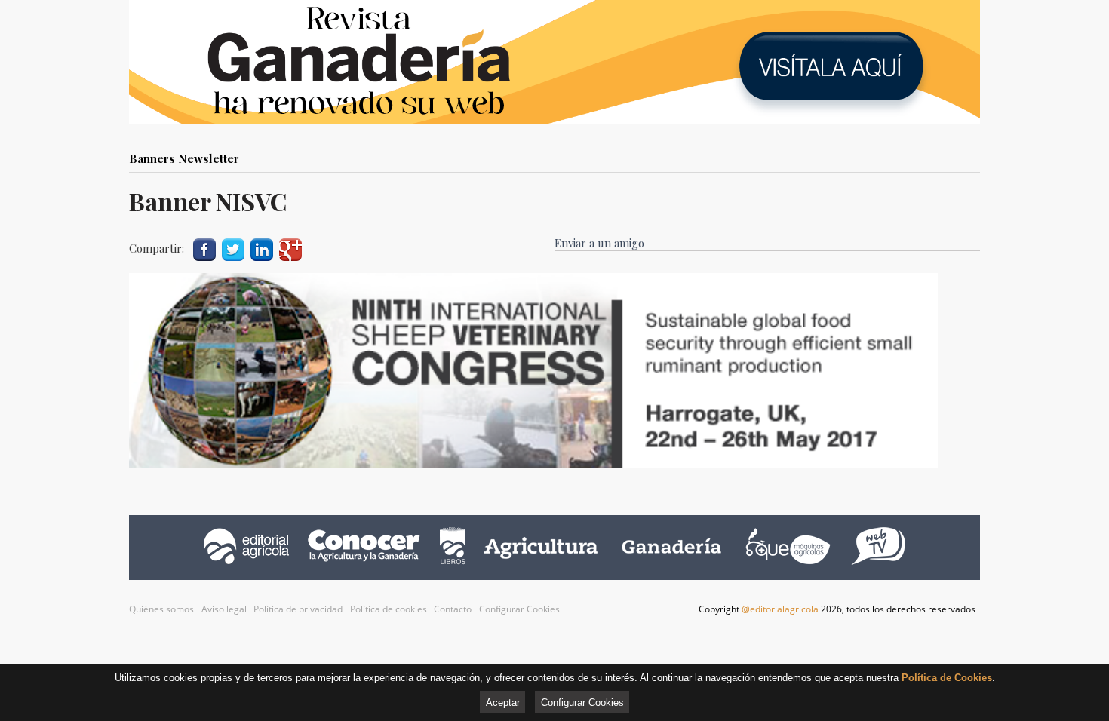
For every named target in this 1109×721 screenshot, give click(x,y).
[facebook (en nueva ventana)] (204, 248)
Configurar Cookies (519, 609)
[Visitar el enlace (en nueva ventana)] (533, 463)
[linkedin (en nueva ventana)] (261, 248)
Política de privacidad (298, 609)
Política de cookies (388, 609)
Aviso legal (224, 609)
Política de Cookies (947, 677)
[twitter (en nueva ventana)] (233, 248)
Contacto (453, 609)
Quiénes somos (161, 609)
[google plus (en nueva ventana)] (290, 248)
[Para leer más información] (554, 62)
